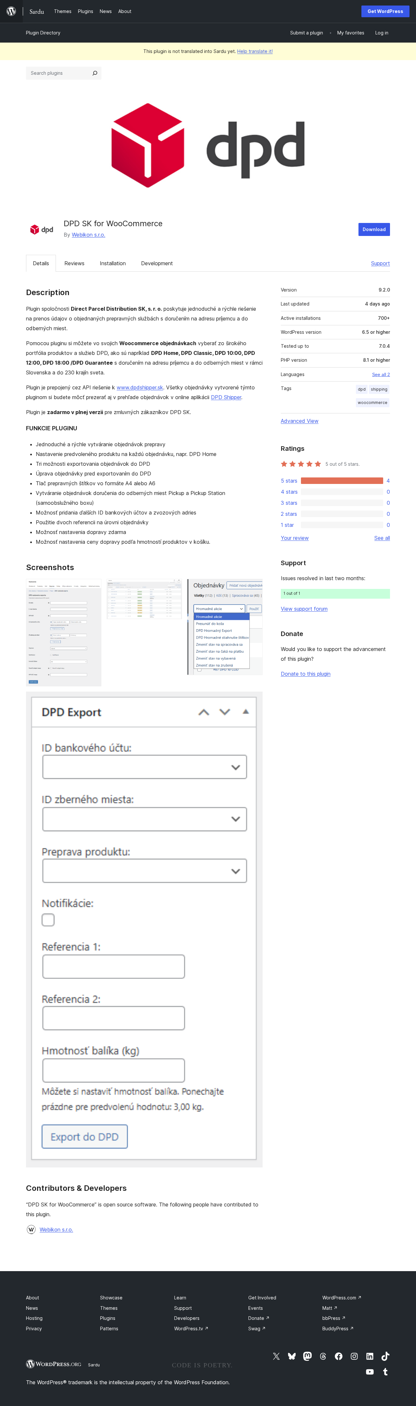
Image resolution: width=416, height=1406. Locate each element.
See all (382, 538)
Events (255, 1308)
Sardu (94, 1364)
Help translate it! (255, 51)
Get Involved (262, 1297)
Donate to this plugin (306, 673)
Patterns (109, 1328)
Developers (187, 1318)
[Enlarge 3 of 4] (254, 587)
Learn (180, 1297)
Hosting (34, 1318)
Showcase (111, 1297)
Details (41, 263)
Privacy (34, 1328)
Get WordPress (385, 11)
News (32, 1308)
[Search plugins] (94, 73)
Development (157, 263)
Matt (330, 1308)
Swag (257, 1328)
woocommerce (372, 402)
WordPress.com (342, 1297)
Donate (259, 1318)
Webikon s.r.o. (88, 234)
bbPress (334, 1318)
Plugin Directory (43, 32)
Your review (295, 538)
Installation (113, 263)
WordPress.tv (191, 1328)
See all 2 (381, 374)
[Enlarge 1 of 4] (92, 587)
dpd (362, 389)
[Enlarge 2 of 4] (173, 587)
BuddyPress (338, 1328)
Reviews (74, 263)
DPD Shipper (226, 397)
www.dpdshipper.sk (140, 387)
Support (380, 263)
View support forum (304, 608)
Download (374, 229)
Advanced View (299, 421)
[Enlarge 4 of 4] (254, 700)
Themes (109, 1308)
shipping (379, 389)
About (32, 1297)
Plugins (107, 1318)
